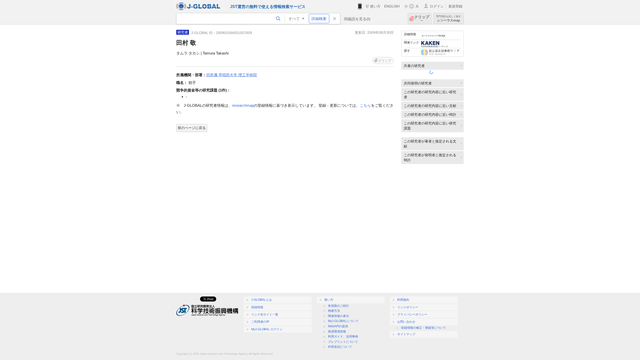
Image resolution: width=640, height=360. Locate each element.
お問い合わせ (406, 322)
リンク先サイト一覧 (264, 314)
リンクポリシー (407, 307)
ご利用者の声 (260, 322)
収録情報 (257, 307)
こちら (365, 105)
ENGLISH (392, 6)
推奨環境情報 (337, 331)
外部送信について (340, 346)
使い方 (375, 6)
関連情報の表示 (338, 316)
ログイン (437, 6)
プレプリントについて (343, 342)
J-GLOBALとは (261, 300)
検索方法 (334, 310)
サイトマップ (406, 334)
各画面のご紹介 (338, 306)
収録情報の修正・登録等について (423, 328)
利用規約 (403, 300)
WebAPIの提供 (338, 326)
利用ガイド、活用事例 (343, 336)
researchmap (243, 105)
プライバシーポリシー (412, 314)
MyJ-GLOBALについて (343, 321)
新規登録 (455, 6)
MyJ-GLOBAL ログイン (266, 329)
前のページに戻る (192, 128)
